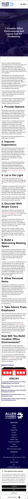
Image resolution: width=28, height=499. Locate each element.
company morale (19, 324)
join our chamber (11, 358)
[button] (23, 4)
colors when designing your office (10, 213)
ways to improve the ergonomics (15, 170)
